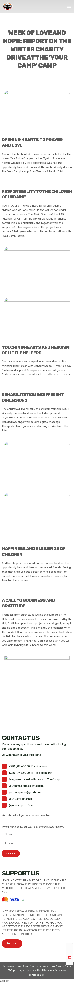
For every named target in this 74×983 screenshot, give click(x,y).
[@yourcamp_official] (4, 805)
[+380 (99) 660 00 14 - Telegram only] (4, 772)
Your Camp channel (20, 798)
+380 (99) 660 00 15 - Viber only (28, 766)
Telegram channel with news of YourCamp (34, 779)
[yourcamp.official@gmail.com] (4, 785)
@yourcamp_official (21, 805)
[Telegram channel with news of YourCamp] (4, 779)
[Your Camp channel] (4, 798)
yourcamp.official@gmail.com (26, 785)
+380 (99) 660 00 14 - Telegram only (30, 772)
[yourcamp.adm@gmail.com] (4, 792)
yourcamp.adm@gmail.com (25, 792)
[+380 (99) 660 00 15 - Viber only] (4, 766)
